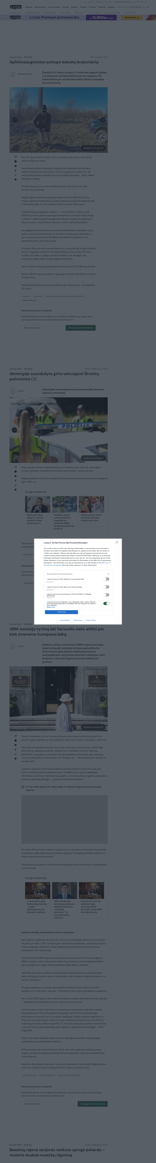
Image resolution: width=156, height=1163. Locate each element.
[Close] (117, 543)
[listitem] (78, 574)
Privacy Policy (91, 620)
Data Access (78, 620)
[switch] (106, 579)
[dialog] (78, 582)
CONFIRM (61, 612)
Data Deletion (65, 620)
